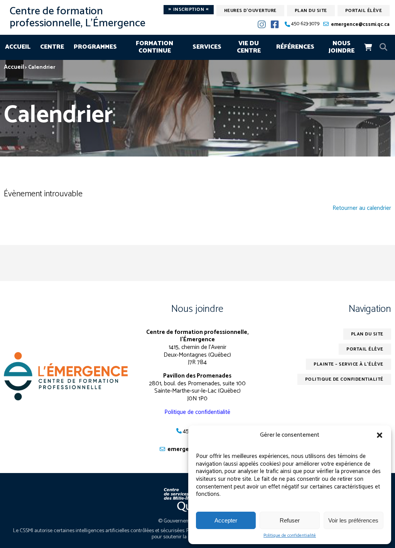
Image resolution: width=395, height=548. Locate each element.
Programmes (95, 47)
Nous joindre (341, 47)
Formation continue (154, 47)
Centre (52, 47)
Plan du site (311, 10)
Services (206, 47)
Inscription (189, 9)
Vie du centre (249, 47)
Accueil (17, 47)
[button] (379, 435)
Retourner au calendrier (362, 208)
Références (295, 47)
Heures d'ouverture (250, 10)
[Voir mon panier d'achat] (368, 47)
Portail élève (363, 10)
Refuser (290, 520)
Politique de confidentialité (289, 535)
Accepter (225, 520)
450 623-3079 (305, 24)
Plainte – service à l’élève (348, 364)
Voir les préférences (353, 520)
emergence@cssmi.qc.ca (360, 24)
